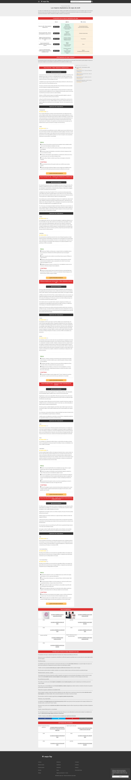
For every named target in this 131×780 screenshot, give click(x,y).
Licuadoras (77, 764)
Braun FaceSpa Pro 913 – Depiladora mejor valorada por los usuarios (84, 77)
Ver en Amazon (79, 69)
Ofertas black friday (78, 770)
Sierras (58, 770)
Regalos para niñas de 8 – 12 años (62, 772)
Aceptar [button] (120, 776)
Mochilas (39, 770)
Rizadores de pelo (41, 764)
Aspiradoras (59, 767)
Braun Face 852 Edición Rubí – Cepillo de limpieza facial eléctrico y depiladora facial (84, 81)
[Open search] (92, 1)
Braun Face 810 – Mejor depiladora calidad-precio (83, 68)
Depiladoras (59, 764)
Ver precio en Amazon (56, 72)
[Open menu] (39, 1)
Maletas (39, 772)
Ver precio (57, 26)
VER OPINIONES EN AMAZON (57, 173)
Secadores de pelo (41, 767)
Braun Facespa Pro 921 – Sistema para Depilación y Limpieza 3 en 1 (84, 71)
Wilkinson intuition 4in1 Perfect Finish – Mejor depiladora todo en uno (84, 74)
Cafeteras (76, 767)
